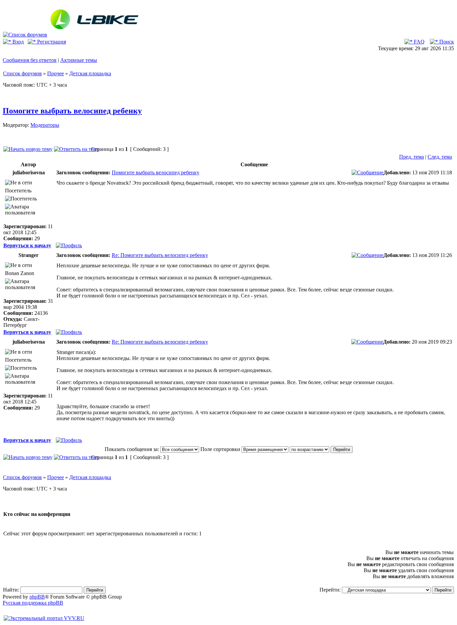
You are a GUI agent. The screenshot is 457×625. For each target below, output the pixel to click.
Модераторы (44, 125)
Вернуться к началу (27, 245)
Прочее (55, 73)
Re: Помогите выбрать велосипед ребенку (160, 255)
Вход (17, 41)
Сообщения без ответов (30, 60)
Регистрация (51, 41)
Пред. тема (411, 157)
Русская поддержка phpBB (33, 603)
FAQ (419, 41)
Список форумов (22, 73)
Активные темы (78, 60)
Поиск (446, 41)
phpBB (37, 597)
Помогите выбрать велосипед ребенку (72, 110)
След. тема (440, 157)
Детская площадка (90, 73)
